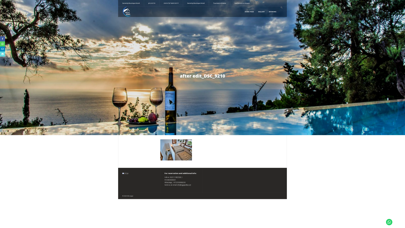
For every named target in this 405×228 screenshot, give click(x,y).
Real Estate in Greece (242, 3)
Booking (272, 12)
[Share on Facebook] (2, 38)
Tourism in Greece (219, 3)
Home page (249, 12)
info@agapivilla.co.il (184, 185)
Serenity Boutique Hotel (131, 3)
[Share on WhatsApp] (2, 43)
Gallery (261, 12)
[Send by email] (2, 49)
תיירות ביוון (151, 3)
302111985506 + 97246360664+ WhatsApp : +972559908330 (175, 179)
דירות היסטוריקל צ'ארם (171, 3)
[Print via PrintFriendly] (2, 54)
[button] (282, 7)
